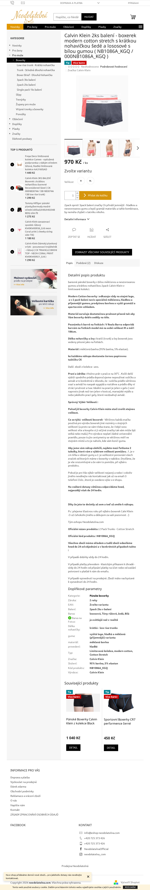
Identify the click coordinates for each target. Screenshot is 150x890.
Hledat (89, 16)
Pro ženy (17, 50)
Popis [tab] (69, 262)
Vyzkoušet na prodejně (23, 781)
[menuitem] (15, 27)
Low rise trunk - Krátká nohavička (36, 65)
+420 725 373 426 (94, 838)
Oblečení (17, 119)
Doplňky (17, 124)
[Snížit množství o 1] (77, 197)
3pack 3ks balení (26, 79)
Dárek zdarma (18, 786)
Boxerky (20, 60)
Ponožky (21, 114)
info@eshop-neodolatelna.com (102, 832)
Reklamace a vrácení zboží (25, 795)
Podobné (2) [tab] (83, 262)
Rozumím (130, 887)
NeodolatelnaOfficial (96, 848)
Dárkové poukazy (22, 138)
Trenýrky (21, 99)
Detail (73, 747)
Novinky (17, 45)
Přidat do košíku (98, 195)
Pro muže (17, 55)
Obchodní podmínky (22, 791)
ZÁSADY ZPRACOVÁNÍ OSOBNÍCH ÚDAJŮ (34, 814)
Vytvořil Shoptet (130, 882)
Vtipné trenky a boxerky (29, 109)
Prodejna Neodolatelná (75, 865)
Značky (16, 133)
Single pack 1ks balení (29, 89)
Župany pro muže (26, 104)
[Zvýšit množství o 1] (77, 193)
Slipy (18, 94)
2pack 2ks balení (26, 84)
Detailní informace (75, 219)
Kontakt (15, 809)
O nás (13, 800)
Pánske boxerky (99, 595)
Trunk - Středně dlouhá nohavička (36, 70)
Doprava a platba (71, 2)
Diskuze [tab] (98, 262)
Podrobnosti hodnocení (113, 66)
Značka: (79, 70)
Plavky (16, 128)
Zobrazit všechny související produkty (102, 252)
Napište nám (17, 805)
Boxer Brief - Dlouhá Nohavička (34, 75)
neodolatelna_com (95, 854)
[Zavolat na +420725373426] (15, 2)
